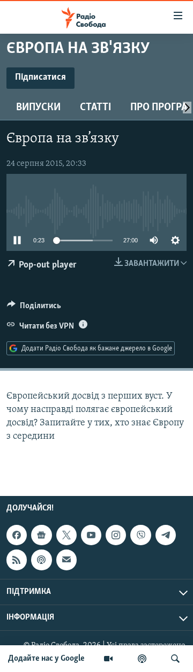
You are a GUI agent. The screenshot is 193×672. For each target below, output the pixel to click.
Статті (95, 107)
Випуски (38, 107)
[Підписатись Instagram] (116, 535)
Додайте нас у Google (46, 658)
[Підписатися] (66, 560)
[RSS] (16, 560)
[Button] (34, 308)
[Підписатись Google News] (41, 535)
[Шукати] (175, 658)
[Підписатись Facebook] (16, 535)
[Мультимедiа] (108, 658)
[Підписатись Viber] (140, 535)
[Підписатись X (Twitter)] (66, 535)
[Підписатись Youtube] (91, 535)
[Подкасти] (142, 658)
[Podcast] (41, 560)
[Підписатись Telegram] (165, 535)
